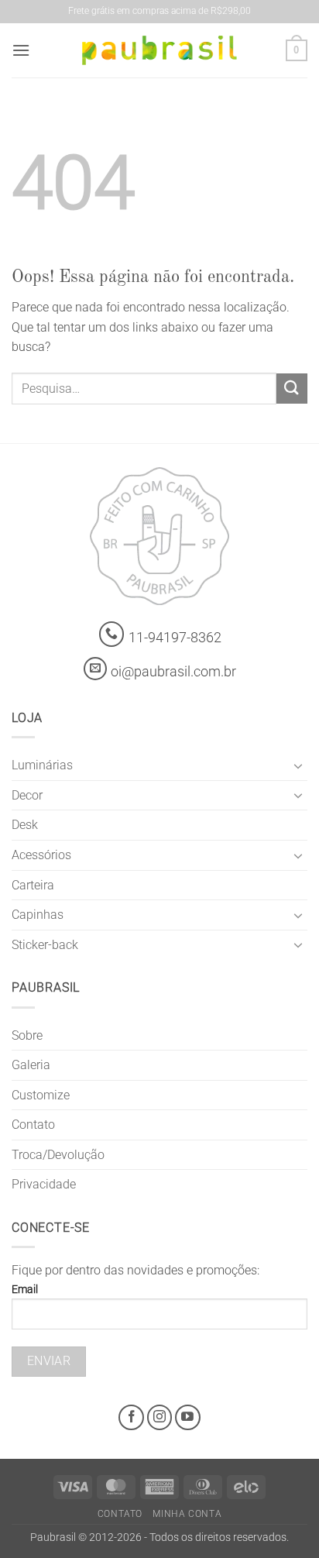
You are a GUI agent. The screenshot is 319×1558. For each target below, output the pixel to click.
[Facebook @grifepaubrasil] (131, 1417)
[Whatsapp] (112, 634)
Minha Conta (187, 1513)
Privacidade (44, 1184)
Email (25, 1289)
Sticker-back (45, 944)
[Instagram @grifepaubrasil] (160, 1417)
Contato (33, 1124)
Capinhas (37, 914)
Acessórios (41, 855)
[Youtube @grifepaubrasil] (188, 1417)
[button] (21, 50)
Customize (41, 1095)
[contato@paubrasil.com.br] (95, 668)
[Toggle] (298, 765)
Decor (27, 795)
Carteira (33, 885)
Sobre (27, 1035)
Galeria (31, 1065)
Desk (25, 824)
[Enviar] (291, 388)
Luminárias (42, 765)
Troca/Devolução (58, 1154)
